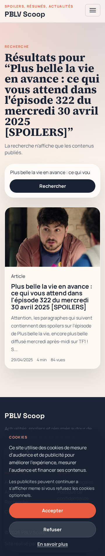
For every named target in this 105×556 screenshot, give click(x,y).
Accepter (52, 510)
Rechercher (52, 186)
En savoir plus (52, 544)
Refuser (52, 529)
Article (18, 276)
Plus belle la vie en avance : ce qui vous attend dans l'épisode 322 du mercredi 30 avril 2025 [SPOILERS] (51, 296)
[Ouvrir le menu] (92, 10)
